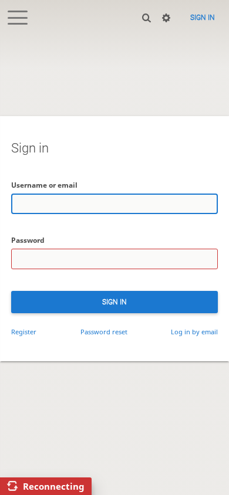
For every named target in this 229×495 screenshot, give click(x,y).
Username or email (44, 185)
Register (23, 331)
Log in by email (194, 331)
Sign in (202, 17)
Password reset (103, 331)
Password (28, 240)
